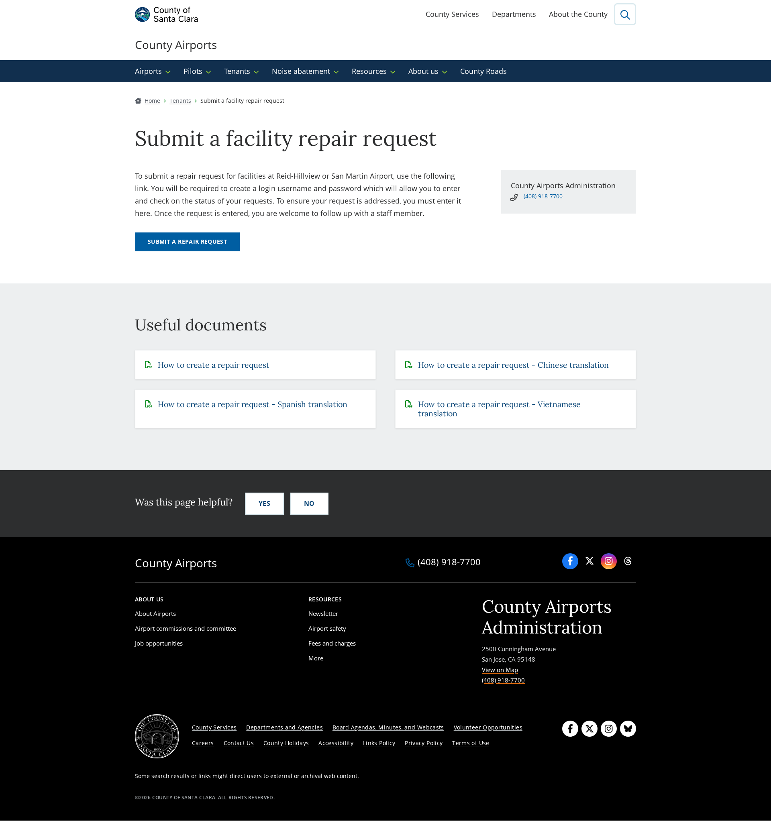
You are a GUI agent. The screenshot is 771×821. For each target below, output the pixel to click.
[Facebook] (570, 561)
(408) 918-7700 (543, 196)
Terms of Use (470, 743)
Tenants (237, 71)
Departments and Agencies (284, 727)
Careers (203, 743)
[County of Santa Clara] (166, 14)
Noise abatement (301, 71)
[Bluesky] (628, 729)
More (315, 658)
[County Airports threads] (628, 561)
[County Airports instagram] (609, 561)
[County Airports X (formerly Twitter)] (589, 561)
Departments (514, 14)
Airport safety (327, 628)
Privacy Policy (424, 743)
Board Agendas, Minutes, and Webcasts (388, 727)
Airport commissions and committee (185, 628)
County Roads (483, 71)
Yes (264, 503)
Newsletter (323, 613)
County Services (452, 14)
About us (423, 71)
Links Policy (379, 743)
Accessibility (335, 743)
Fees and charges (332, 643)
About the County (578, 14)
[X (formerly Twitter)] (589, 729)
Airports (148, 71)
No (309, 503)
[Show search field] (625, 14)
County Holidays (286, 743)
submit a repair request (187, 241)
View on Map (500, 670)
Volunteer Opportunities (488, 727)
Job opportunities (159, 643)
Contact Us (239, 743)
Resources (369, 71)
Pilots (193, 71)
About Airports (155, 613)
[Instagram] (609, 729)
